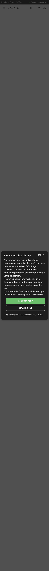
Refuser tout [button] (25, 308)
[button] (24, 314)
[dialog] (24, 285)
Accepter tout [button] (25, 301)
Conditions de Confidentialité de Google (24, 291)
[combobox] (39, 255)
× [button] (43, 255)
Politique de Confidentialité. (31, 294)
